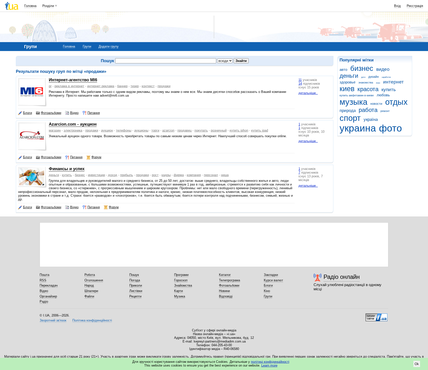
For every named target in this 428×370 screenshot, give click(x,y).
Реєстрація (415, 6)
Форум (96, 157)
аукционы (141, 130)
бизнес (361, 68)
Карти (178, 291)
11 (300, 80)
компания (194, 175)
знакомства (365, 82)
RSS (43, 280)
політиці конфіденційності (270, 362)
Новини (224, 291)
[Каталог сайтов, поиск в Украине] (376, 315)
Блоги (27, 113)
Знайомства (183, 285)
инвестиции (96, 175)
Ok (417, 364)
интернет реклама (100, 86)
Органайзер (48, 296)
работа (368, 110)
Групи (87, 46)
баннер (122, 86)
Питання (93, 113)
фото (390, 128)
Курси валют (273, 280)
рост (155, 175)
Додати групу (109, 46)
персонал (211, 175)
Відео (74, 113)
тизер (135, 86)
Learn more (269, 365)
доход (112, 175)
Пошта (44, 275)
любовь (383, 95)
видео (383, 69)
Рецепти (135, 296)
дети (363, 77)
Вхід (397, 6)
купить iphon (239, 130)
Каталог (225, 275)
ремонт (385, 110)
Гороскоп (180, 280)
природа (348, 110)
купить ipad (259, 130)
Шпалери (91, 291)
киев (347, 89)
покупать (201, 130)
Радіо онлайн (341, 276)
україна (371, 119)
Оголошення (93, 280)
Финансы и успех (66, 168)
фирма (179, 175)
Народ (89, 285)
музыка (353, 101)
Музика (179, 296)
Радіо (44, 301)
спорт (350, 118)
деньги (349, 76)
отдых (396, 101)
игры (378, 83)
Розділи (48, 6)
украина (358, 128)
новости (376, 104)
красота (367, 89)
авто (343, 69)
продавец (184, 130)
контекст (148, 86)
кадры (166, 175)
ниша (225, 175)
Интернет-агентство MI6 (73, 80)
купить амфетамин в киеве (357, 95)
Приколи (135, 285)
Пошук (134, 275)
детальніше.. (308, 93)
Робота (89, 275)
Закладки (271, 275)
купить (388, 89)
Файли (89, 296)
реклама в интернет (69, 86)
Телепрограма (229, 280)
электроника (73, 130)
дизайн (373, 77)
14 (300, 83)
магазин (55, 130)
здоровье (347, 82)
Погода (134, 280)
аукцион (107, 130)
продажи (164, 86)
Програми (181, 275)
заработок (386, 77)
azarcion (168, 130)
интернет (393, 81)
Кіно (267, 291)
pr (50, 86)
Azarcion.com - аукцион (73, 124)
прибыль (126, 175)
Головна (30, 6)
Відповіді (226, 296)
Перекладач (49, 285)
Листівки (135, 291)
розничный (219, 130)
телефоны (123, 130)
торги (155, 130)
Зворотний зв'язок (53, 320)
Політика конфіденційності (92, 320)
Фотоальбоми (51, 113)
